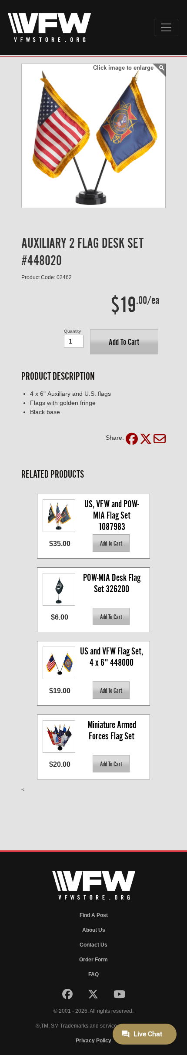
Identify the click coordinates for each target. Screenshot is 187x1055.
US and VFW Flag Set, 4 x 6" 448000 (112, 657)
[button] (124, 341)
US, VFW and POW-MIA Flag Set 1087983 (111, 515)
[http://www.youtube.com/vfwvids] (119, 996)
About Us (93, 930)
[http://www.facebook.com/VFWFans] (68, 996)
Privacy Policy (93, 1041)
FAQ (93, 974)
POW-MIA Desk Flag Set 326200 (112, 583)
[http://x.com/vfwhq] (94, 996)
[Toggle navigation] (166, 27)
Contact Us (93, 945)
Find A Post (94, 915)
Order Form (93, 960)
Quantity (72, 331)
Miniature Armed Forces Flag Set (112, 730)
